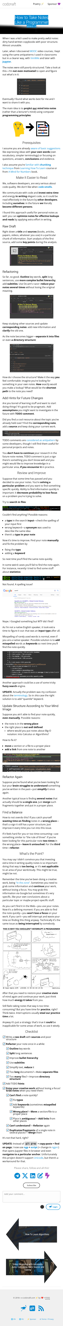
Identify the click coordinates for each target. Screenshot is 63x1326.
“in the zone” (23, 882)
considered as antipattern (40, 440)
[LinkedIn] (33, 1177)
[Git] (32, 1311)
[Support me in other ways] (48, 1177)
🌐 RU (21, 1319)
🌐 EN (13, 1319)
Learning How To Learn (33, 168)
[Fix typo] (40, 1177)
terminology (20, 695)
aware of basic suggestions (45, 148)
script (34, 1147)
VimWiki (34, 58)
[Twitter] (25, 1177)
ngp (26, 1147)
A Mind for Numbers (19, 171)
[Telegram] (17, 1177)
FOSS (47, 1297)
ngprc (55, 1147)
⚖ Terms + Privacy (47, 1319)
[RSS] (41, 1311)
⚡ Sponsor (31, 1319)
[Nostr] (23, 1311)
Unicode (38, 1157)
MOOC (33, 51)
